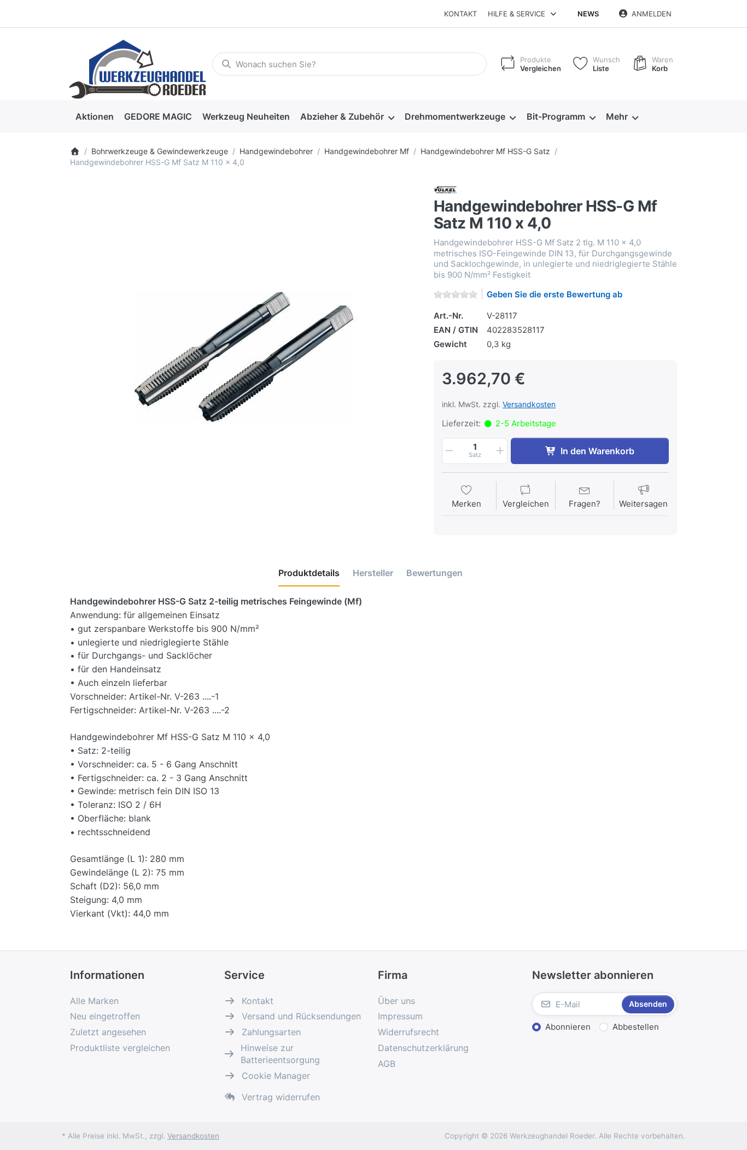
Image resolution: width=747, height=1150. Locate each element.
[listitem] (243, 357)
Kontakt (460, 13)
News (588, 13)
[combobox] (349, 63)
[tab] (309, 572)
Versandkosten (529, 404)
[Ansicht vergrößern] (243, 357)
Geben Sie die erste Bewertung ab (554, 294)
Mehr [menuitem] (617, 116)
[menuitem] (94, 117)
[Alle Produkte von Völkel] (448, 190)
